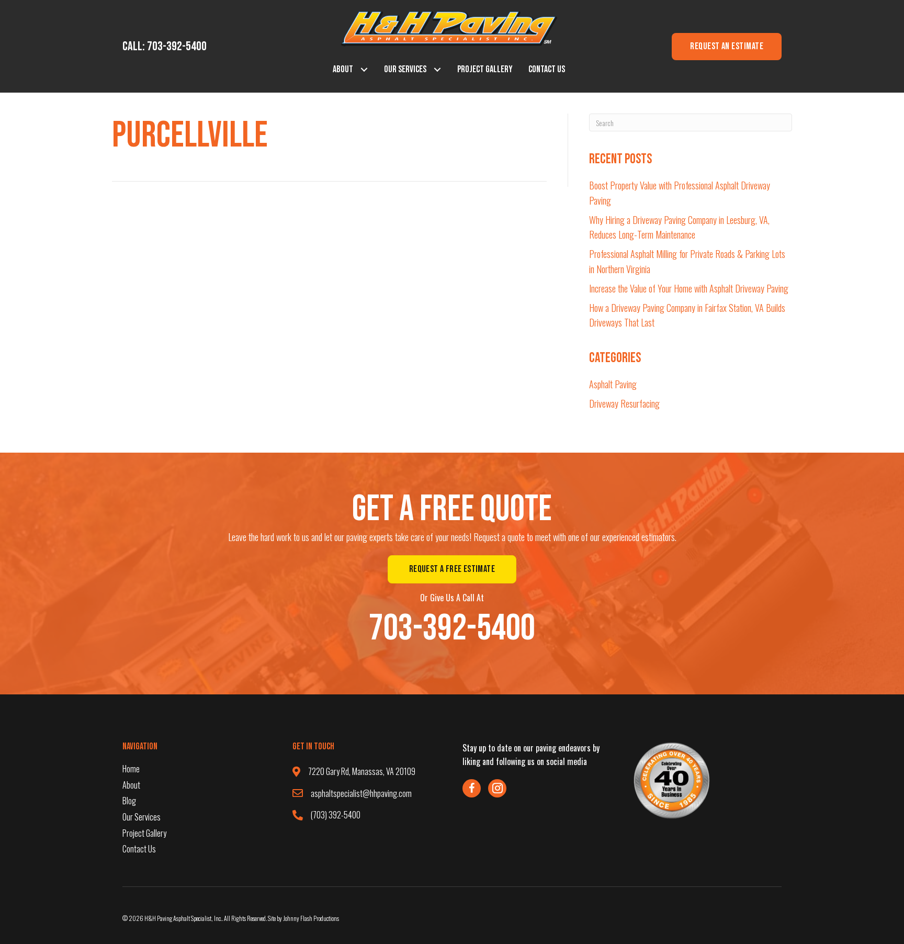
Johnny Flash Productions (311, 918)
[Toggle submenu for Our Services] (437, 69)
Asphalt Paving (613, 384)
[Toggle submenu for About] (364, 69)
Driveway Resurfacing (624, 403)
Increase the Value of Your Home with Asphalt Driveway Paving (688, 288)
